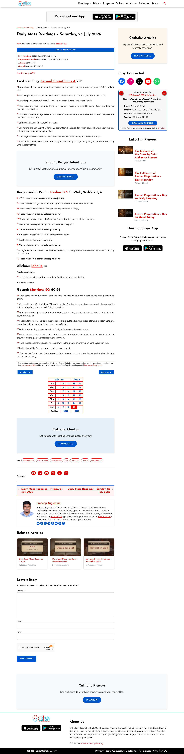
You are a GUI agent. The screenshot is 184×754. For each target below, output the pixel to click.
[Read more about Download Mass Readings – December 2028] (65, 555)
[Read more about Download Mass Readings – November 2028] (99, 555)
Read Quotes (65, 443)
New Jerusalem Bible (28, 365)
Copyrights (97, 365)
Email (19, 632)
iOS (60, 516)
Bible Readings (28, 460)
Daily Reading (56, 460)
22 (74, 395)
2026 (65, 411)
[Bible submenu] (100, 3)
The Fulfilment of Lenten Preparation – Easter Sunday (148, 176)
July (66, 460)
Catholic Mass (42, 460)
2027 (77, 411)
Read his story (104, 516)
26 (80, 383)
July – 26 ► (106, 373)
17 (68, 403)
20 (74, 387)
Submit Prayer (65, 176)
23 (74, 399)
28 (80, 391)
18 (68, 407)
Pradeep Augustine (48, 503)
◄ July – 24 (25, 373)
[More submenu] (159, 3)
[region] (142, 110)
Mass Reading (28, 27)
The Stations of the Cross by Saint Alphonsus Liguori (146, 154)
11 (63, 407)
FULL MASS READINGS (142, 123)
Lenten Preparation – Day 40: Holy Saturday (151, 197)
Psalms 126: (59, 192)
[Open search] (164, 3)
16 (68, 399)
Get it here (161, 128)
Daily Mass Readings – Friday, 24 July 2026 (41, 490)
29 (80, 395)
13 (68, 387)
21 (74, 391)
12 (68, 383)
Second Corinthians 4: (58, 81)
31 (80, 403)
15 (68, 395)
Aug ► (77, 380)
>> (164, 93)
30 (80, 399)
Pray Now (92, 699)
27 (80, 387)
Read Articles (142, 55)
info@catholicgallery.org (92, 743)
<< (121, 93)
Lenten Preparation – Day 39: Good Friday (151, 216)
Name (19, 621)
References (88, 365)
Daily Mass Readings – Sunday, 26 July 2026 (89, 490)
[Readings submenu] (90, 3)
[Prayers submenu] (113, 3)
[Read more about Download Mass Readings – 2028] (32, 555)
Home (19, 27)
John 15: (37, 266)
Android (54, 516)
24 (74, 403)
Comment (21, 591)
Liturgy (85, 460)
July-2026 (59, 380)
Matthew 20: (40, 290)
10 (63, 403)
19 (74, 383)
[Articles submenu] (136, 3)
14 (68, 391)
